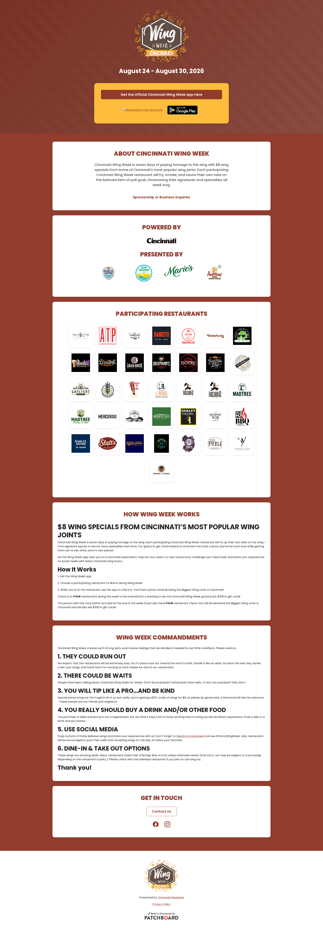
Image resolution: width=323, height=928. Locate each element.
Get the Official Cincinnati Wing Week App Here (161, 94)
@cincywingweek (193, 736)
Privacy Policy (161, 904)
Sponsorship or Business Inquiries (161, 197)
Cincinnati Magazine (171, 897)
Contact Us (161, 811)
